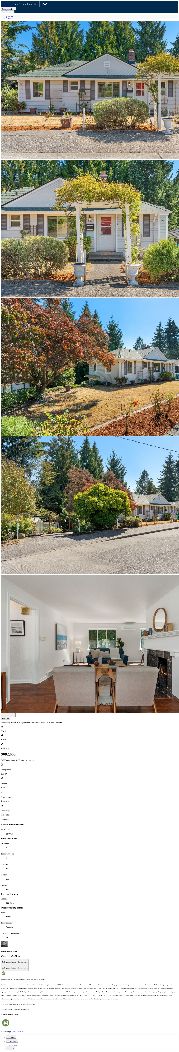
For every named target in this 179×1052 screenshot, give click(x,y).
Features (9, 18)
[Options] (3, 715)
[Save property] (8, 715)
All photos (5, 718)
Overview (10, 16)
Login (4, 12)
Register (11, 12)
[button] (89, 90)
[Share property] (13, 715)
